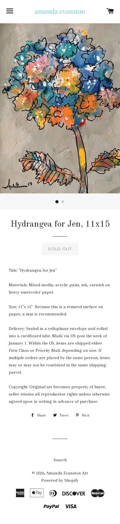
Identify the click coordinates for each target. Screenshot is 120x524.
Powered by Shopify (60, 480)
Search (60, 460)
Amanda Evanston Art (67, 473)
